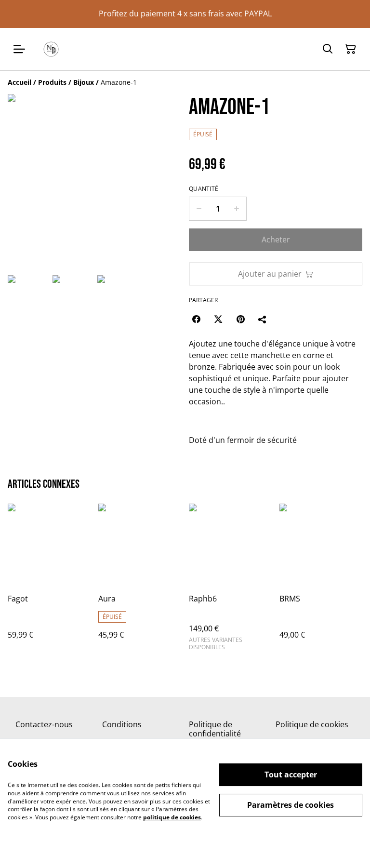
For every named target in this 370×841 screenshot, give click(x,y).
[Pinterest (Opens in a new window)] (240, 319)
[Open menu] (19, 49)
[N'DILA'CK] (51, 49)
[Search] (327, 49)
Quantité (203, 189)
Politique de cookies (312, 724)
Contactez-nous (44, 724)
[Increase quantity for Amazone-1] (237, 209)
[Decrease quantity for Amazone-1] (199, 209)
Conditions (122, 724)
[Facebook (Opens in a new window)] (196, 319)
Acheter (276, 239)
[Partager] (262, 319)
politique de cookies (172, 817)
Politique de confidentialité (215, 729)
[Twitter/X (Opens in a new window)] (218, 319)
